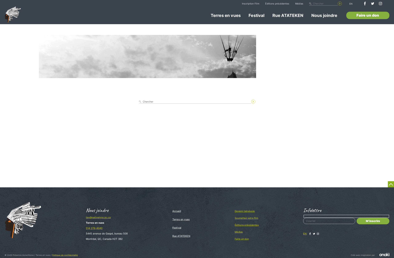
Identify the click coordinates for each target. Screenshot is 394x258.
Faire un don (367, 15)
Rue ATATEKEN (288, 15)
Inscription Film (250, 3)
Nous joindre (324, 15)
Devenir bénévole (245, 211)
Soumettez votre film (246, 218)
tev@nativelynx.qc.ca (98, 217)
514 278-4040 (94, 228)
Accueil (176, 211)
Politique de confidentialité (65, 255)
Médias (299, 3)
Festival (256, 15)
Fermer (259, 107)
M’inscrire (373, 221)
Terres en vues (226, 15)
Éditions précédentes (277, 3)
